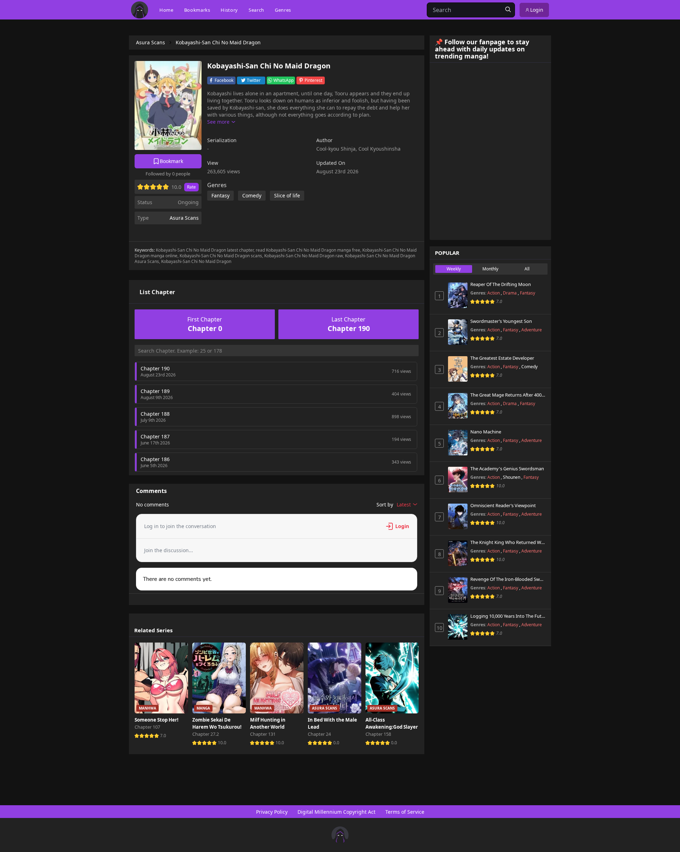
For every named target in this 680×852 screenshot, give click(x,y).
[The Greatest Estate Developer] (458, 369)
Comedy (529, 367)
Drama (510, 293)
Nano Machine (485, 432)
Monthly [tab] (490, 269)
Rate (191, 187)
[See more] (221, 121)
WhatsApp (283, 80)
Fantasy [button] (220, 195)
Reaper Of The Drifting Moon (500, 284)
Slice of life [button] (287, 195)
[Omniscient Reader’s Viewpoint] (458, 516)
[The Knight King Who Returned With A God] (458, 553)
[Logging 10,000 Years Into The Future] (458, 627)
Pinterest (313, 80)
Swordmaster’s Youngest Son (501, 321)
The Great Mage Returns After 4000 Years (508, 395)
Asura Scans (184, 217)
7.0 (163, 736)
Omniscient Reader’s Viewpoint (503, 506)
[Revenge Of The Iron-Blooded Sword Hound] (458, 590)
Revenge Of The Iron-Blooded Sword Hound (508, 579)
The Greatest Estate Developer (502, 358)
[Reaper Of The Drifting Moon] (458, 295)
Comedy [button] (251, 195)
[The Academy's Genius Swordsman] (458, 479)
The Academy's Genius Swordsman (507, 469)
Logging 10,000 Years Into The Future (508, 616)
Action (494, 293)
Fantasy (527, 293)
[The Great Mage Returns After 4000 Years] (458, 406)
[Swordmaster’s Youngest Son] (458, 332)
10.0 (222, 743)
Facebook (224, 80)
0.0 (336, 743)
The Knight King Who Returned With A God (508, 542)
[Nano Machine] (458, 442)
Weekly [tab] (454, 269)
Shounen (512, 477)
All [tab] (527, 269)
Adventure (531, 330)
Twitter (254, 80)
